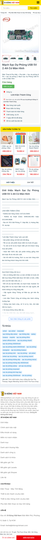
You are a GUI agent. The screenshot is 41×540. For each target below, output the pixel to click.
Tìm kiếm (33, 8)
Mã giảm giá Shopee (9, 472)
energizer (6, 350)
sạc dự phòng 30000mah (11, 344)
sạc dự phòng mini (9, 353)
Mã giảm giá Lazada (9, 467)
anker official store (9, 340)
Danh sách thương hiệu (10, 447)
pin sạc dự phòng (25, 366)
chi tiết (30, 182)
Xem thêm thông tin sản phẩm (20, 319)
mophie (12, 337)
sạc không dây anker (10, 334)
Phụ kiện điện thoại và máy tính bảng (20, 12)
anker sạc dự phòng (10, 356)
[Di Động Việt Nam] (11, 393)
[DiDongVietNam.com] (14, 3)
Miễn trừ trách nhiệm (9, 437)
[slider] (5, 58)
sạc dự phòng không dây (11, 359)
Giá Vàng (34, 532)
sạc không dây (24, 334)
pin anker (32, 353)
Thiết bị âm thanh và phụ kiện (12, 494)
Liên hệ (3, 477)
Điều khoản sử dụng (8, 432)
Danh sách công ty (8, 452)
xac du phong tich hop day (12, 372)
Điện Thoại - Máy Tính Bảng (12, 489)
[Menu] (38, 2)
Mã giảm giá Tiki (7, 462)
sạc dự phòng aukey (10, 366)
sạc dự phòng (31, 347)
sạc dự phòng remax (29, 359)
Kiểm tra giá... (8, 86)
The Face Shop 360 (23, 532)
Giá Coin (9, 534)
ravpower (20, 331)
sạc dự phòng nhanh (24, 340)
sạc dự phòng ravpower (11, 369)
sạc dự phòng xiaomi (26, 356)
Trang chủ (4, 12)
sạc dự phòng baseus (18, 350)
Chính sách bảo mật (8, 427)
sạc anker (12, 331)
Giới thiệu (10, 182)
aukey (33, 334)
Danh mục (5, 442)
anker (5, 331)
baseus (5, 337)
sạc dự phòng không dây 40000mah (15, 363)
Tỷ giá (14, 532)
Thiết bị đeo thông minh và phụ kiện (15, 499)
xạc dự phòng (22, 353)
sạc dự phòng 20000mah (11, 375)
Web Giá (3, 534)
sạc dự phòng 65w (23, 337)
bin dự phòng (27, 375)
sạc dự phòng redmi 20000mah (14, 347)
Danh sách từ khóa (8, 457)
